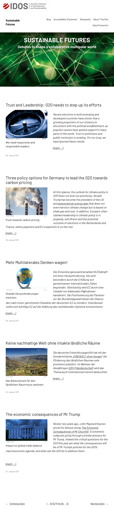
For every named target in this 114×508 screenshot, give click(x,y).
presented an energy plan (73, 203)
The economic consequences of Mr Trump (43, 414)
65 (62, 503)
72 (67, 503)
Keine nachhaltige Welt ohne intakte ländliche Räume (53, 343)
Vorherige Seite (15, 503)
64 (59, 503)
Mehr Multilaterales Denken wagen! (37, 262)
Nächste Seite (99, 503)
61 (51, 503)
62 (54, 503)
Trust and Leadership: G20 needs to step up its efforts (53, 105)
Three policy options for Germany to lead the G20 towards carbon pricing (56, 180)
